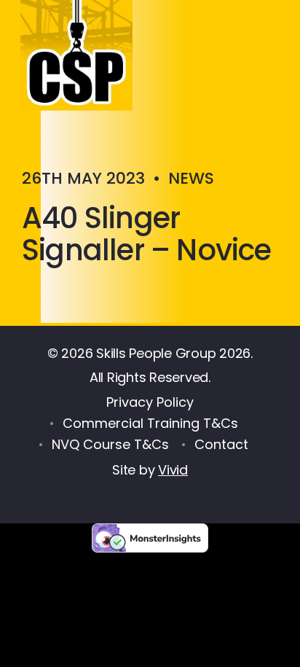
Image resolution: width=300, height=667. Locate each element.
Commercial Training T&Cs (150, 423)
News (191, 178)
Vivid (173, 470)
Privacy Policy (150, 402)
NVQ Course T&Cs (110, 444)
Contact (221, 444)
